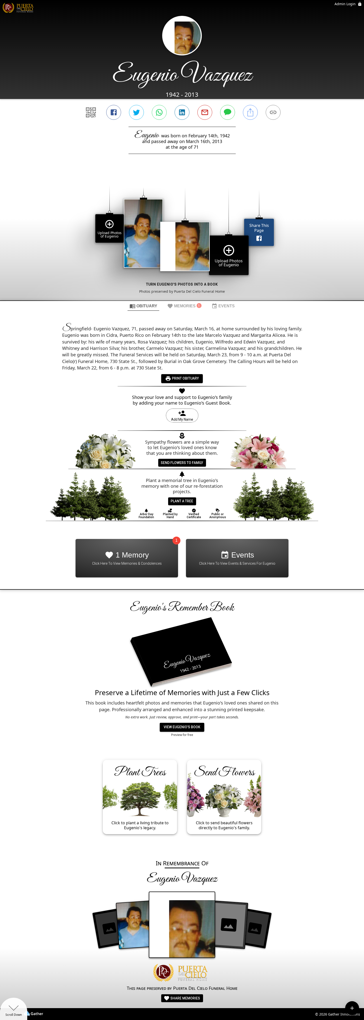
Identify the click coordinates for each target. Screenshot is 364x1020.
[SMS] (227, 112)
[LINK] (273, 112)
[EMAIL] (204, 112)
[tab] (143, 306)
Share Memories (185, 998)
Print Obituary (185, 378)
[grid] (182, 235)
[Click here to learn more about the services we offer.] (182, 973)
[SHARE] (250, 112)
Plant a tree (182, 501)
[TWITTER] (136, 112)
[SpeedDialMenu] (352, 1008)
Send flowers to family (182, 463)
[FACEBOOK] (113, 112)
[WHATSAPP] (159, 112)
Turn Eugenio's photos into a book (182, 284)
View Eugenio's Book (182, 727)
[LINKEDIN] (182, 112)
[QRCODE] (90, 112)
